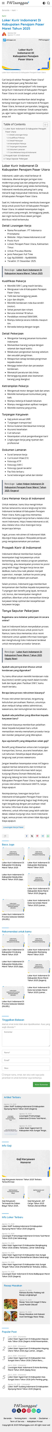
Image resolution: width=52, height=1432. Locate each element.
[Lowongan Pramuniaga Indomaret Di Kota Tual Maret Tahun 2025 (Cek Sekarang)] (10, 1118)
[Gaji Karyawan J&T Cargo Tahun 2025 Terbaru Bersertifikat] (39, 1192)
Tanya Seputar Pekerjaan (16, 158)
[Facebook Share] (27, 836)
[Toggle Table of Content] (44, 124)
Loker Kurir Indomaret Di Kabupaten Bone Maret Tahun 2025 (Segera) (39, 891)
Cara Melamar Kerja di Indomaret (22, 152)
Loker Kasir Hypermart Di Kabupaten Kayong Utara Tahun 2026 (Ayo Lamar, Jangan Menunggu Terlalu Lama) (28, 1349)
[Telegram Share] (43, 836)
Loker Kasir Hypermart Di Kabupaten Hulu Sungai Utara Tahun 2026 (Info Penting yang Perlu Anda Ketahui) (27, 1378)
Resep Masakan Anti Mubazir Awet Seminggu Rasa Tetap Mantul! (32, 1315)
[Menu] (4, 3)
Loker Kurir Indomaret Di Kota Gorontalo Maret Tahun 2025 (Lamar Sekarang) (39, 903)
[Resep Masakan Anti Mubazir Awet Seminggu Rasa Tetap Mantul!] (10, 1316)
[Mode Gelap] (44, 3)
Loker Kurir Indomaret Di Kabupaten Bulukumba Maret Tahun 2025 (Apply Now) (13, 877)
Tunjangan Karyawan (18, 146)
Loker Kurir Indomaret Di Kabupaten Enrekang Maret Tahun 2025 (13, 865)
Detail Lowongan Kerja (18, 135)
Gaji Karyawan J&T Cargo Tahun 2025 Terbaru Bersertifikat (37, 1203)
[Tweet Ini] (32, 836)
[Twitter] (19, 1410)
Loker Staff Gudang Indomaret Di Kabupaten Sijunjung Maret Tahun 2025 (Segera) (24, 1107)
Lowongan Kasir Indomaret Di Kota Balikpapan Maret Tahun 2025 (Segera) (26, 1275)
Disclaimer (43, 1418)
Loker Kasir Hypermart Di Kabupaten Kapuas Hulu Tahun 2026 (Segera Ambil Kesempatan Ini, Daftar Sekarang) (28, 1340)
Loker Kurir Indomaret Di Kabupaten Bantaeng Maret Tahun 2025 (39, 865)
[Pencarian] (48, 3)
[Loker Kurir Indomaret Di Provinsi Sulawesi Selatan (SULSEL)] (13, 905)
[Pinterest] (24, 1410)
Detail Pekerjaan (16, 140)
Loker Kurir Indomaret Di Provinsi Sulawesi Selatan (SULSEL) (13, 916)
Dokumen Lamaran (17, 149)
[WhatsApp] (34, 1410)
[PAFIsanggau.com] (18, 3)
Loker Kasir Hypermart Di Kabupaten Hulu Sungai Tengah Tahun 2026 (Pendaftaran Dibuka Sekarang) (25, 1256)
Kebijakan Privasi (35, 1421)
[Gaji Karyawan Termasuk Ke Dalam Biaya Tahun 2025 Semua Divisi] (13, 1192)
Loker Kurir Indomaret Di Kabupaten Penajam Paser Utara (25, 130)
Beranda (7, 1418)
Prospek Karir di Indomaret (17, 155)
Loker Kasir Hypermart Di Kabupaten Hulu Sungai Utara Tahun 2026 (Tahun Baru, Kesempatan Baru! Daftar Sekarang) (26, 1359)
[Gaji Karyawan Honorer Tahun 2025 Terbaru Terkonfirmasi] (26, 1163)
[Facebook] (14, 1410)
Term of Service (17, 1421)
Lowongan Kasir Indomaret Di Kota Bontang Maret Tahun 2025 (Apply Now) (27, 1368)
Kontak (33, 1418)
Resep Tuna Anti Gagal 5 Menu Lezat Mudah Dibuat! (32, 1303)
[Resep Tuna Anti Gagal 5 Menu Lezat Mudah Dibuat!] (10, 1304)
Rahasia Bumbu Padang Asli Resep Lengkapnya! (31, 1293)
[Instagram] (29, 1410)
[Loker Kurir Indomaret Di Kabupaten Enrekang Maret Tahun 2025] (13, 854)
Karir (4, 16)
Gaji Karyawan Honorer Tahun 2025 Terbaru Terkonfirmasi (22, 1180)
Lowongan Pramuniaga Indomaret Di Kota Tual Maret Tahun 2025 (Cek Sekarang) (32, 1117)
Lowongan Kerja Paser (13, 827)
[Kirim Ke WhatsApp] (48, 836)
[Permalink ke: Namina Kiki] (4, 34)
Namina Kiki (12, 33)
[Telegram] (39, 1411)
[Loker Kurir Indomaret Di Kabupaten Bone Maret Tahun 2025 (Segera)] (39, 879)
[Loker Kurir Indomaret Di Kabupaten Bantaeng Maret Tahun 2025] (39, 854)
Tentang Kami (20, 1418)
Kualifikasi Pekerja (17, 137)
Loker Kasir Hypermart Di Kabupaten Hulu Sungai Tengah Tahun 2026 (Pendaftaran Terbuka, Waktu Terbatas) (33, 1129)
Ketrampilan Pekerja (17, 143)
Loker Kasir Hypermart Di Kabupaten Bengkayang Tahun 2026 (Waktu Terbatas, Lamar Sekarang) (24, 1246)
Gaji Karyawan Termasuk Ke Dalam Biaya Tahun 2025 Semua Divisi (11, 1203)
